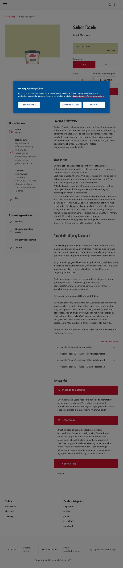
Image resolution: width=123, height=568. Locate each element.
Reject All (94, 105)
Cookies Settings (29, 105)
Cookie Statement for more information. (88, 96)
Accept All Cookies (70, 105)
